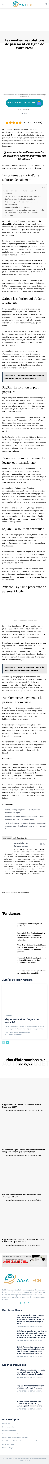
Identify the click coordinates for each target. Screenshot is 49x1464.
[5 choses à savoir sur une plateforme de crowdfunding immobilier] (9, 972)
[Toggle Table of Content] (41, 187)
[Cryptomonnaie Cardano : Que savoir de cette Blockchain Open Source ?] (24, 1221)
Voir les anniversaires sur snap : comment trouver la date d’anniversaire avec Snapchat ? (31, 1372)
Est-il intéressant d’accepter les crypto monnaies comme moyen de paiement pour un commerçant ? (25, 826)
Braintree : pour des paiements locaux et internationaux (21, 203)
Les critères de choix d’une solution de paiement (21, 192)
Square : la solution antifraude (17, 207)
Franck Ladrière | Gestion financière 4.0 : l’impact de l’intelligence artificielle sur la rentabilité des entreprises (31, 936)
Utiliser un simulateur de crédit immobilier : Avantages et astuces (22, 1195)
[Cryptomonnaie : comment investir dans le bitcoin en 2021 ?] (24, 1086)
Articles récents (20, 838)
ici (9, 289)
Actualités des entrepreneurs (17, 892)
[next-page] (7, 1042)
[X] (29, 1303)
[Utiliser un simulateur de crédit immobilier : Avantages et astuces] (24, 1176)
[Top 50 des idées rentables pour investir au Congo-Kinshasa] (9, 1391)
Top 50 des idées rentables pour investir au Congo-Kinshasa (31, 1387)
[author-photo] (3, 1110)
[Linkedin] (24, 1303)
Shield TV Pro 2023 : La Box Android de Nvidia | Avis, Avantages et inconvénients (29, 1404)
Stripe (4, 309)
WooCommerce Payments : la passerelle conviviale (21, 214)
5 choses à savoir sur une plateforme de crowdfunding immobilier (31, 972)
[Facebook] (41, 843)
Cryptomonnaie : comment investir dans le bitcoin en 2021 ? (21, 1106)
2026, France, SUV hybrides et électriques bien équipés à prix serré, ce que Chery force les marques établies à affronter (30, 1350)
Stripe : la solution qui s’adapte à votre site (22, 196)
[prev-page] (3, 1042)
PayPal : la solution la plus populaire (20, 199)
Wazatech (6, 95)
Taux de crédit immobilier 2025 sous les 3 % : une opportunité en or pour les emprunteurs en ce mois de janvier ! (31, 948)
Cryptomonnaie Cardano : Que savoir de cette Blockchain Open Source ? (23, 1240)
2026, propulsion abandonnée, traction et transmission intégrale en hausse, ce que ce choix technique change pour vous (30, 1319)
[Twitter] (44, 843)
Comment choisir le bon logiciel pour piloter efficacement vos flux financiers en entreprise (31, 960)
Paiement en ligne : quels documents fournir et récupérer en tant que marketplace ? (23, 1150)
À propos (7, 838)
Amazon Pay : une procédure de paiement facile (24, 210)
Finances (13, 95)
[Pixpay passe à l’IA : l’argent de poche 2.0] (9, 924)
